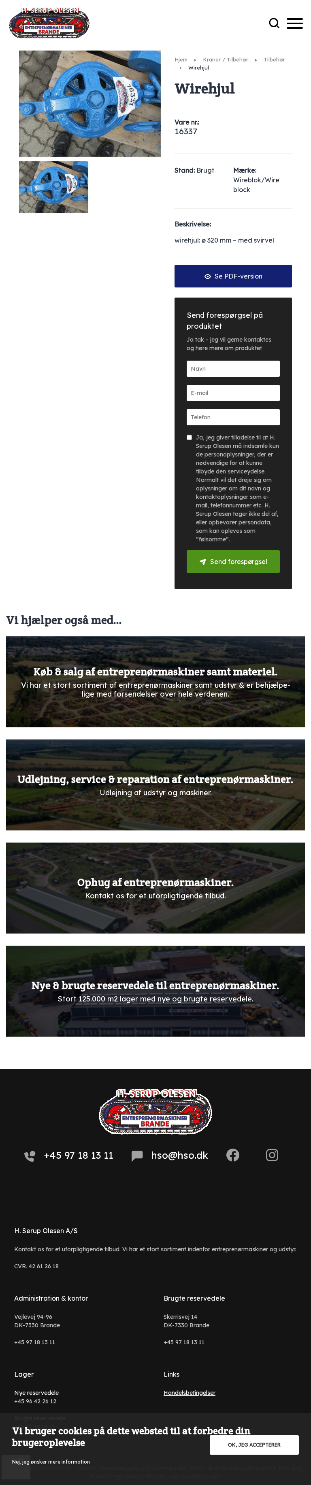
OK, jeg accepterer (254, 1445)
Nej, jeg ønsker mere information (51, 1462)
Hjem (181, 59)
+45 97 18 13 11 (78, 1155)
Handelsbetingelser (189, 1392)
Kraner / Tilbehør (225, 59)
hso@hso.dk (179, 1155)
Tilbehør (274, 59)
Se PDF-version (237, 276)
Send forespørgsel (238, 562)
